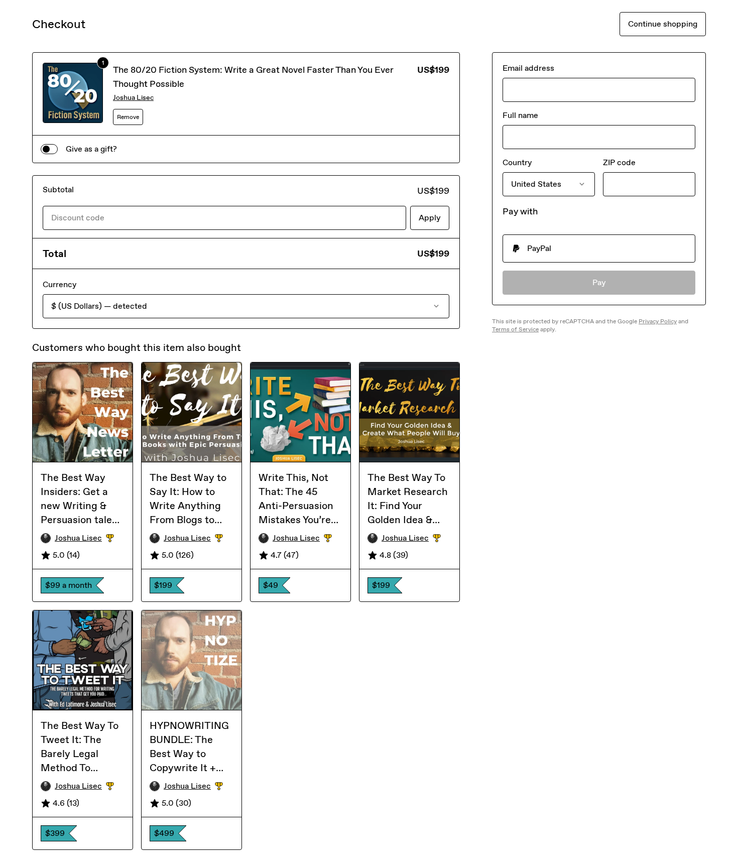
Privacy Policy (658, 321)
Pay (599, 282)
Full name (520, 115)
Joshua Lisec (133, 97)
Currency (59, 284)
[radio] (599, 248)
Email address (528, 68)
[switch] (49, 149)
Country (517, 162)
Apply (430, 217)
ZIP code (619, 162)
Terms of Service (515, 329)
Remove (128, 116)
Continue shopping (662, 24)
